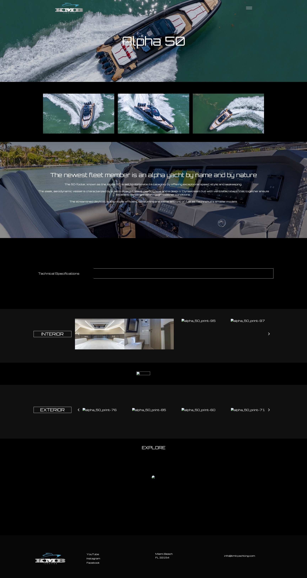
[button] (78, 334)
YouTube (93, 554)
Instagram (93, 558)
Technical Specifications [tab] (58, 273)
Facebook (93, 562)
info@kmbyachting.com (239, 555)
